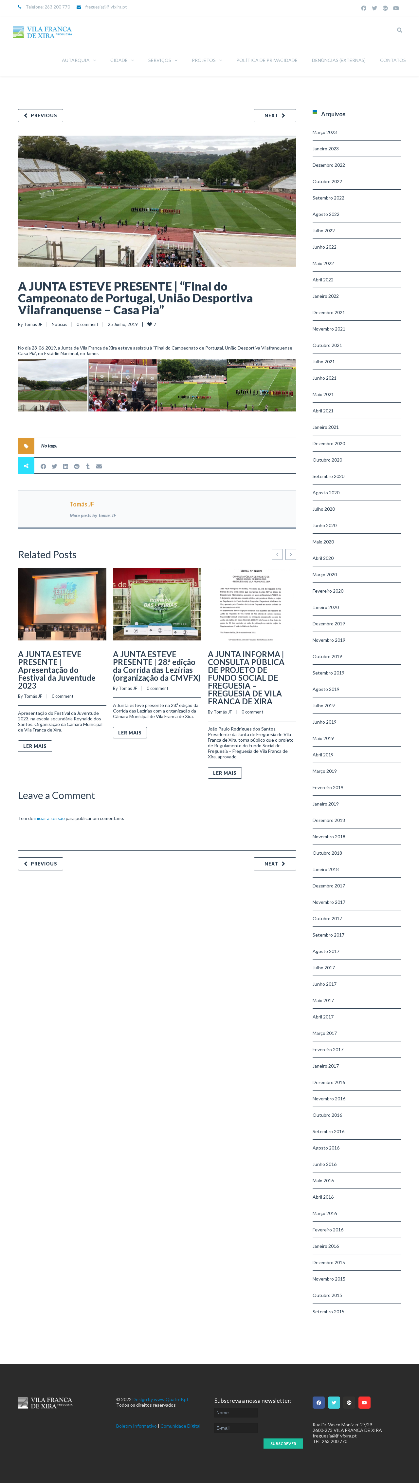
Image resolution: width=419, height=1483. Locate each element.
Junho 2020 (325, 525)
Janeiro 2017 (326, 1066)
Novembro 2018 (329, 836)
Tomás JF (33, 324)
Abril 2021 (323, 410)
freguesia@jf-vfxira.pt (106, 7)
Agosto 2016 (326, 1147)
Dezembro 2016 (329, 1082)
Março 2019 (325, 771)
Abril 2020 (323, 558)
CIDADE (119, 60)
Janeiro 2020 (326, 607)
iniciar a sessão (49, 818)
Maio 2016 (323, 1180)
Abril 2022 (323, 279)
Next (271, 115)
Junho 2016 (325, 1164)
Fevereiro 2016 (328, 1229)
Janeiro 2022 (326, 296)
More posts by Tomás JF (93, 515)
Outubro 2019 (327, 656)
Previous (44, 115)
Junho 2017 (325, 984)
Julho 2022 (324, 230)
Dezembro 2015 (329, 1262)
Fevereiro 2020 (328, 591)
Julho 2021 (324, 361)
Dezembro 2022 (329, 165)
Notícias (59, 324)
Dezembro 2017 (329, 885)
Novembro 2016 (329, 1098)
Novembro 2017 (329, 902)
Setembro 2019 (328, 672)
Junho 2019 (325, 722)
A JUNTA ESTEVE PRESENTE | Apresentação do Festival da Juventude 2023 (57, 669)
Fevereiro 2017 (328, 1049)
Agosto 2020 (326, 492)
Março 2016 (325, 1213)
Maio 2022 (323, 263)
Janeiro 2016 (326, 1246)
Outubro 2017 (327, 918)
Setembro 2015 (328, 1311)
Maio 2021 (323, 394)
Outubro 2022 (327, 181)
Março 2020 (325, 574)
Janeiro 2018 (326, 869)
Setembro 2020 (328, 476)
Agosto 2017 (326, 951)
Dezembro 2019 (329, 623)
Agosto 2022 (326, 214)
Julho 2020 (324, 509)
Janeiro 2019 (326, 804)
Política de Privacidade (267, 60)
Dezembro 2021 (329, 312)
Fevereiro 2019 (328, 787)
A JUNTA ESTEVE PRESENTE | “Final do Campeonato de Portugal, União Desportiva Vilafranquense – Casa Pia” (135, 298)
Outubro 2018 (327, 853)
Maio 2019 (323, 738)
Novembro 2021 (329, 329)
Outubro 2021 (327, 345)
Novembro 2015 (329, 1279)
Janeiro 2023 (326, 148)
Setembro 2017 (328, 935)
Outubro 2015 (327, 1295)
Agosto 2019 (326, 689)
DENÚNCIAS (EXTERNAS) (339, 60)
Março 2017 (325, 1033)
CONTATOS (393, 60)
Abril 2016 (323, 1197)
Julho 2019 (324, 705)
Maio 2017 (323, 1000)
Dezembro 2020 (329, 443)
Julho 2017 (324, 967)
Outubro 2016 (327, 1115)
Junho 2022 (325, 247)
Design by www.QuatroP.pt (161, 1399)
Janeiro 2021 (326, 427)
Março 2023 (325, 132)
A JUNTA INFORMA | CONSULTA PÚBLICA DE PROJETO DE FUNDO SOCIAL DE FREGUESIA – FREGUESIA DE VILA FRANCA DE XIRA (246, 677)
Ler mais (35, 746)
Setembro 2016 (328, 1131)
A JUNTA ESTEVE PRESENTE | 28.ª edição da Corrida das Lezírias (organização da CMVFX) (157, 665)
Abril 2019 (323, 754)
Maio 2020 (323, 541)
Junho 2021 (325, 378)
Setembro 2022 (328, 197)
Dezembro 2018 (329, 820)
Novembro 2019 (329, 640)
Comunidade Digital (180, 1426)
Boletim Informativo (136, 1426)
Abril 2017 (323, 1016)
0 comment (87, 324)
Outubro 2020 (327, 460)
